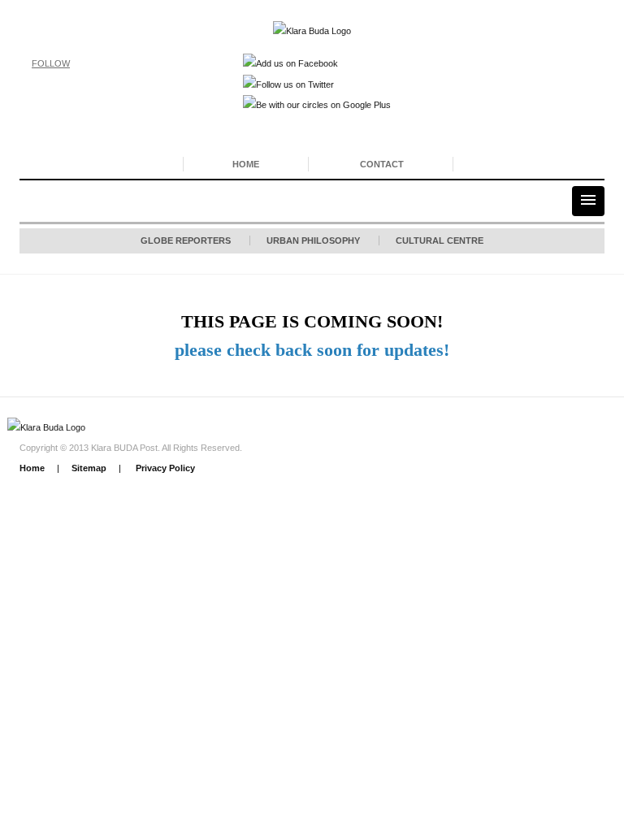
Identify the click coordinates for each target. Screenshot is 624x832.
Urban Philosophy (313, 240)
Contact (382, 164)
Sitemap (89, 468)
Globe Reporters (186, 240)
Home (245, 164)
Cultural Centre (439, 240)
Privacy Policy (164, 468)
